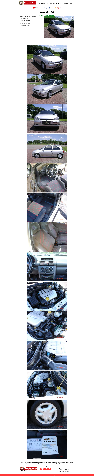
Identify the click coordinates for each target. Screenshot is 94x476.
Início (39, 3)
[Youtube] (46, 469)
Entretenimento (60, 3)
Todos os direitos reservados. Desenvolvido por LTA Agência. (47, 475)
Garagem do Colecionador (68, 3)
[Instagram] (44, 469)
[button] (72, 18)
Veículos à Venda (49, 3)
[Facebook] (41, 469)
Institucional (43, 3)
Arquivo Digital (55, 3)
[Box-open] (49, 469)
